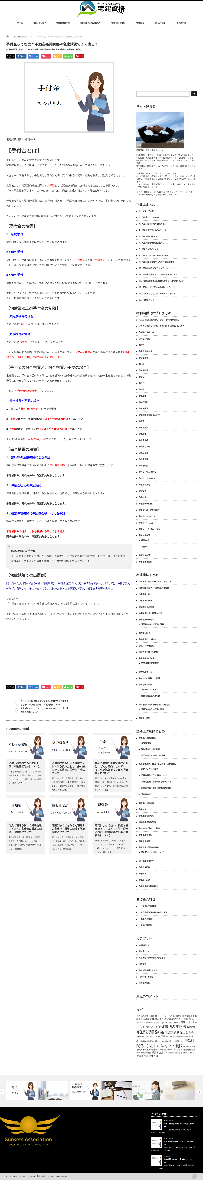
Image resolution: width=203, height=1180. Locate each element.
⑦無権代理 (143, 370)
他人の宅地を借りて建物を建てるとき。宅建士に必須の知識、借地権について (25, 828)
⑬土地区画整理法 (146, 816)
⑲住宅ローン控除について (152, 852)
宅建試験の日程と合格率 (90, 23)
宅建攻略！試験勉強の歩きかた (152, 958)
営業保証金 (189, 1019)
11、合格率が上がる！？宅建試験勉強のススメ (159, 274)
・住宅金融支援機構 (147, 906)
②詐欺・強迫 (144, 339)
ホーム (20, 23)
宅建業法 (140, 23)
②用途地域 (146, 743)
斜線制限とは (169, 1041)
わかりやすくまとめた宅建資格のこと (34, 1176)
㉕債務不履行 (144, 485)
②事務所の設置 (145, 600)
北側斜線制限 (144, 1019)
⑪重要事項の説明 (146, 658)
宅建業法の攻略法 (172, 1026)
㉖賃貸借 (142, 491)
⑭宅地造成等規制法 (147, 822)
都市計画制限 (146, 1053)
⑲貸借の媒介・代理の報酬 (152, 709)
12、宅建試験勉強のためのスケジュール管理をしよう (162, 281)
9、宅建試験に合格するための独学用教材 (156, 262)
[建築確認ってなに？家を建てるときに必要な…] (53, 1090)
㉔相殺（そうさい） (147, 478)
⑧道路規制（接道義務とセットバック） (158, 782)
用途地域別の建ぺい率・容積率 (170, 1050)
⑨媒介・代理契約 (146, 646)
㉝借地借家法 (144, 535)
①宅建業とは (144, 594)
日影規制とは (180, 1041)
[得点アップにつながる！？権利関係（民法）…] (180, 1090)
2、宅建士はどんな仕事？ (150, 217)
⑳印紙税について (146, 861)
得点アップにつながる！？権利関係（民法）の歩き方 (161, 326)
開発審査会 (170, 1053)
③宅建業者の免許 (146, 607)
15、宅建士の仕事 (146, 300)
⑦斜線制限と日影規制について (154, 775)
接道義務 (142, 1041)
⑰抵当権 (142, 434)
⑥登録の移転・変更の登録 (152, 624)
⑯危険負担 (143, 427)
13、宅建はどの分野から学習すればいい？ (157, 287)
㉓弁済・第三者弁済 (147, 472)
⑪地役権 (142, 396)
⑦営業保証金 (144, 633)
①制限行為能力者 (146, 332)
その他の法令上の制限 (146, 1016)
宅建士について (145, 951)
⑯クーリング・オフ (149, 689)
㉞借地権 (145, 540)
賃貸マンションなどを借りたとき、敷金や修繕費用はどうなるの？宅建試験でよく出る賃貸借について (44, 703)
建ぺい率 (169, 1036)
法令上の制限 (159, 23)
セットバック (162, 1016)
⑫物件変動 (143, 402)
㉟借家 (144, 547)
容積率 (139, 1036)
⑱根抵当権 (143, 440)
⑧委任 (141, 377)
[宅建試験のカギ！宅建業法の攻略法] (148, 1090)
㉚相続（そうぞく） (147, 516)
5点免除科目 (181, 23)
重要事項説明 (158, 1052)
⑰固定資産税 (144, 841)
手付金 (63, 49)
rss (194, 1176)
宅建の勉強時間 (63, 23)
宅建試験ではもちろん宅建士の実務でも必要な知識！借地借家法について (68, 828)
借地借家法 (187, 1016)
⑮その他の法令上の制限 (149, 828)
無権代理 (144, 1050)
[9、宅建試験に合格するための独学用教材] (85, 1090)
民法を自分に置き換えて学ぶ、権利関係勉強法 (159, 320)
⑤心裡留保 (143, 358)
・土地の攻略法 (145, 919)
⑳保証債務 (143, 453)
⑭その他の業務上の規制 (149, 678)
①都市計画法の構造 (147, 738)
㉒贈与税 (142, 874)
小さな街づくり (148, 1036)
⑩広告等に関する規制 (148, 652)
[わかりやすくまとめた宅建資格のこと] (100, 16)
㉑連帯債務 (143, 459)
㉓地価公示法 (144, 880)
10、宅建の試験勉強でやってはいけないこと (158, 268)
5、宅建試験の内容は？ (149, 236)
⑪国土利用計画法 (146, 803)
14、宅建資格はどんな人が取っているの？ (157, 293)
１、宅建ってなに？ (147, 211)
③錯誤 (141, 345)
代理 (170, 1016)
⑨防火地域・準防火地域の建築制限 (156, 788)
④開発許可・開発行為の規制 (153, 755)
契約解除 (34, 49)
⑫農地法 (142, 809)
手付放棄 (55, 49)
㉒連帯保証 (143, 465)
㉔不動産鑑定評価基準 (148, 886)
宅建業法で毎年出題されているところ (155, 581)
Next (199, 1092)
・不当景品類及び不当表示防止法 (153, 912)
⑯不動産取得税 (145, 835)
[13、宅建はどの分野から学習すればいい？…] (21, 1090)
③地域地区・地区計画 (150, 749)
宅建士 (184, 1022)
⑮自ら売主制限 (145, 684)
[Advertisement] (33, 654)
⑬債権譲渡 (143, 408)
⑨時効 (141, 383)
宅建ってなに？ (39, 23)
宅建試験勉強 (45, 49)
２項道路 (139, 1056)
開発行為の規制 (181, 1053)
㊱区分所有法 (144, 555)
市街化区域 (160, 1036)
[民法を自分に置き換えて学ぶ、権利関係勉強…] (117, 1090)
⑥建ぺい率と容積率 (149, 769)
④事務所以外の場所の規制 (150, 613)
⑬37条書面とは (145, 672)
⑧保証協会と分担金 (147, 639)
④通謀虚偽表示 (145, 351)
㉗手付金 (142, 497)
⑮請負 (141, 421)
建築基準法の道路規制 (181, 1036)
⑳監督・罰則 (144, 718)
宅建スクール (174, 1022)
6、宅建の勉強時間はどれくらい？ (153, 243)
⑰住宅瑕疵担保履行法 (150, 696)
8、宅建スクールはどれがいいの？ (153, 255)
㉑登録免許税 (144, 867)
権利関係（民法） (118, 23)
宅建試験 (191, 1027)
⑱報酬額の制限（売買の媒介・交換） (155, 704)
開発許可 (191, 1053)
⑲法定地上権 (144, 446)
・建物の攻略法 (145, 925)
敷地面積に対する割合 (155, 1041)
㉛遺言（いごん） (146, 523)
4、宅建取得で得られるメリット (153, 230)
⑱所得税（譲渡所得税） (149, 847)
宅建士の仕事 (151, 1027)
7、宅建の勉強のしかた (149, 249)
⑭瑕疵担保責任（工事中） (150, 415)
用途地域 (153, 1050)
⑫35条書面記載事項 (150, 663)
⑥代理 (141, 364)
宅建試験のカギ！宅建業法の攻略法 (154, 588)
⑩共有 (141, 389)
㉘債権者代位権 (145, 504)
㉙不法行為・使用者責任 (149, 510)
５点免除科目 (151, 1055)
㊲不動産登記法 (145, 562)
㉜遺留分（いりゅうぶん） (150, 529)
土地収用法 (148, 1022)
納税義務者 (188, 1050)
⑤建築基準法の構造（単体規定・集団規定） (158, 764)
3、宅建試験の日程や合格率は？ (153, 224)
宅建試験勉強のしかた (148, 970)
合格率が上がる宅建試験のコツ (166, 1019)
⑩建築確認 (146, 794)
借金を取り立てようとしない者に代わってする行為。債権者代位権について (44, 710)
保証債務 (177, 1016)
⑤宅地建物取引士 (146, 619)
